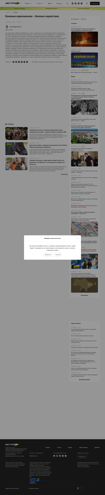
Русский (58, 254)
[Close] (77, 238)
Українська (48, 254)
